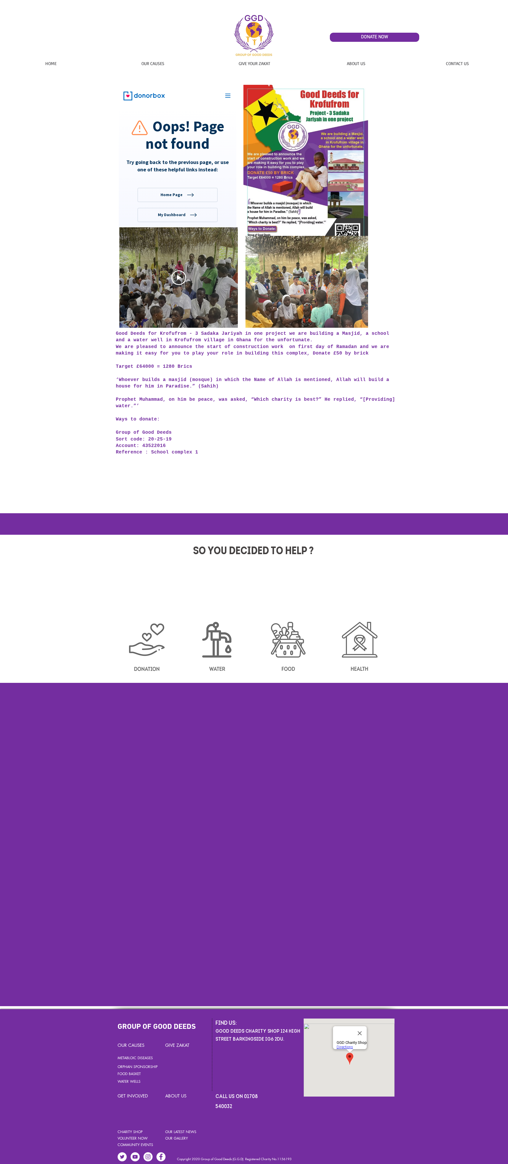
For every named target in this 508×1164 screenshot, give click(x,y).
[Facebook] (161, 1156)
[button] (152, 63)
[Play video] (178, 277)
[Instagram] (148, 1156)
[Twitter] (122, 1156)
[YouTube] (135, 1156)
